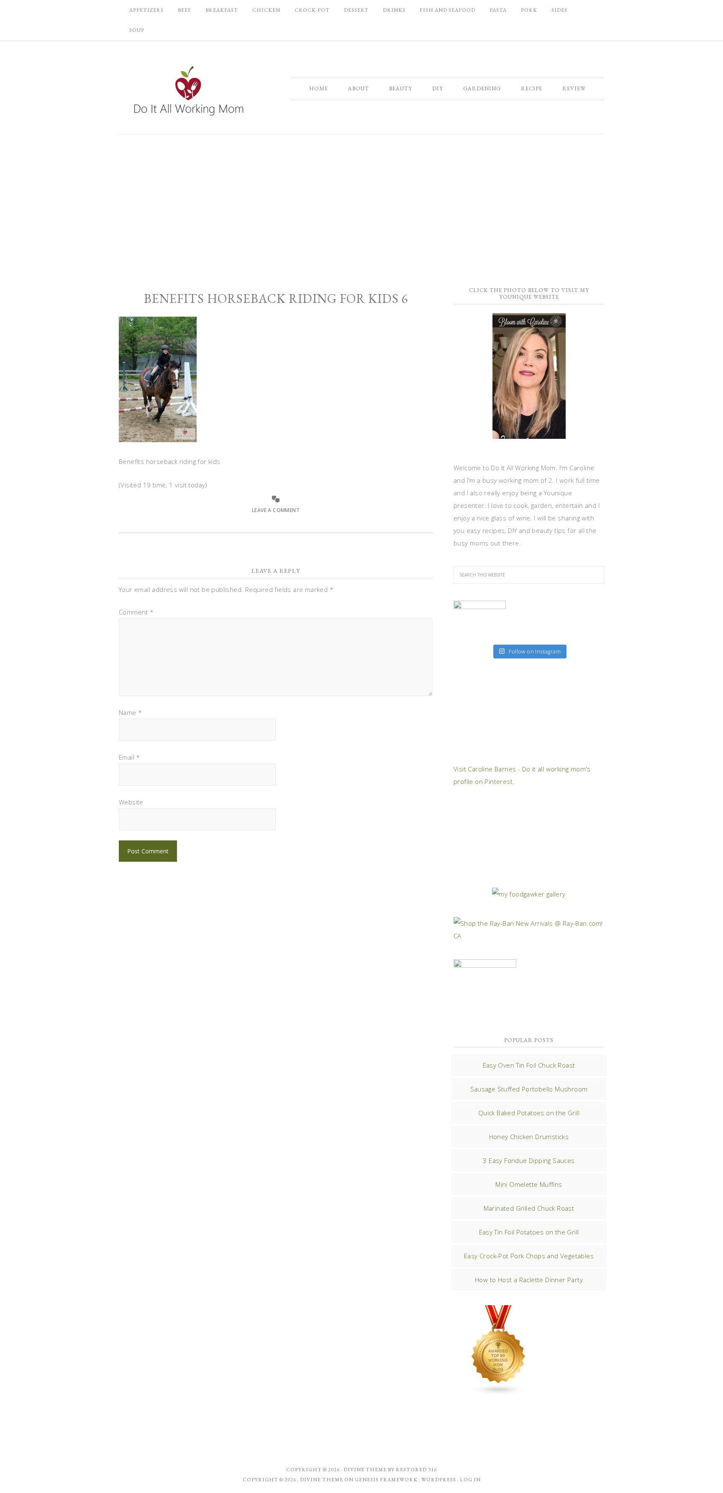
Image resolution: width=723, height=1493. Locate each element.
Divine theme (365, 1469)
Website (131, 802)
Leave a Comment (276, 510)
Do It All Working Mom (188, 92)
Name (130, 712)
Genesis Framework (386, 1479)
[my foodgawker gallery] (528, 894)
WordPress (438, 1479)
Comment (136, 612)
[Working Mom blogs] (499, 1391)
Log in (470, 1479)
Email (129, 757)
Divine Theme (321, 1479)
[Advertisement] (361, 205)
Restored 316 (416, 1469)
